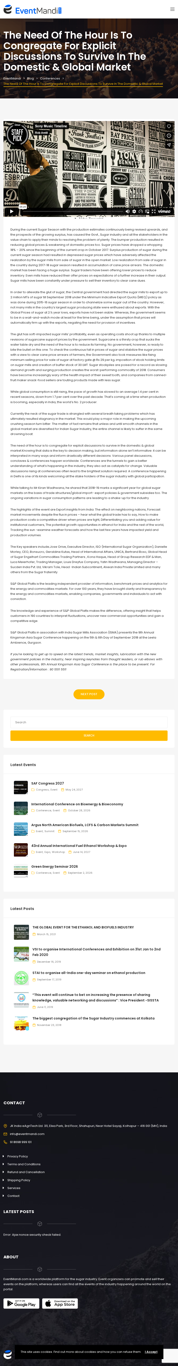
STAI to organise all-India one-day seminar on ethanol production (88, 972)
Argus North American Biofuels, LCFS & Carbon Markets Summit (85, 825)
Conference (43, 810)
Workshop (58, 852)
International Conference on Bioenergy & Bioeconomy (77, 804)
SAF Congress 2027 (47, 783)
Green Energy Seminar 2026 (54, 866)
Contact (13, 1196)
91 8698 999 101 (21, 1142)
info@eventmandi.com (27, 1134)
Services (13, 1188)
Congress (42, 789)
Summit (49, 831)
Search (89, 735)
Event (54, 789)
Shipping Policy (18, 1180)
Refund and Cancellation (26, 1172)
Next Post (89, 694)
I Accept (151, 1352)
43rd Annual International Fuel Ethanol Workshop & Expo (79, 845)
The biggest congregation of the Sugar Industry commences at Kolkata (93, 1018)
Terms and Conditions (24, 1164)
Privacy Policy (17, 1156)
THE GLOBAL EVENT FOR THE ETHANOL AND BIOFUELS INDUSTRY (83, 927)
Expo (47, 852)
